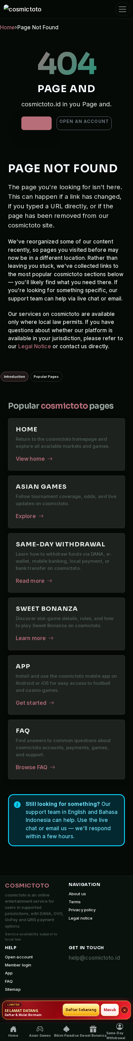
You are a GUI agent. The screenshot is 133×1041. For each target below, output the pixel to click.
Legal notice (80, 918)
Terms (75, 901)
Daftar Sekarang (81, 1010)
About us (77, 893)
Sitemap (13, 989)
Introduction (14, 376)
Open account (19, 956)
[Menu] (122, 9)
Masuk (110, 1010)
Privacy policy (82, 909)
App (9, 972)
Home (7, 27)
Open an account (84, 121)
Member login (18, 964)
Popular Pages (46, 376)
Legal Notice (34, 346)
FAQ (9, 981)
